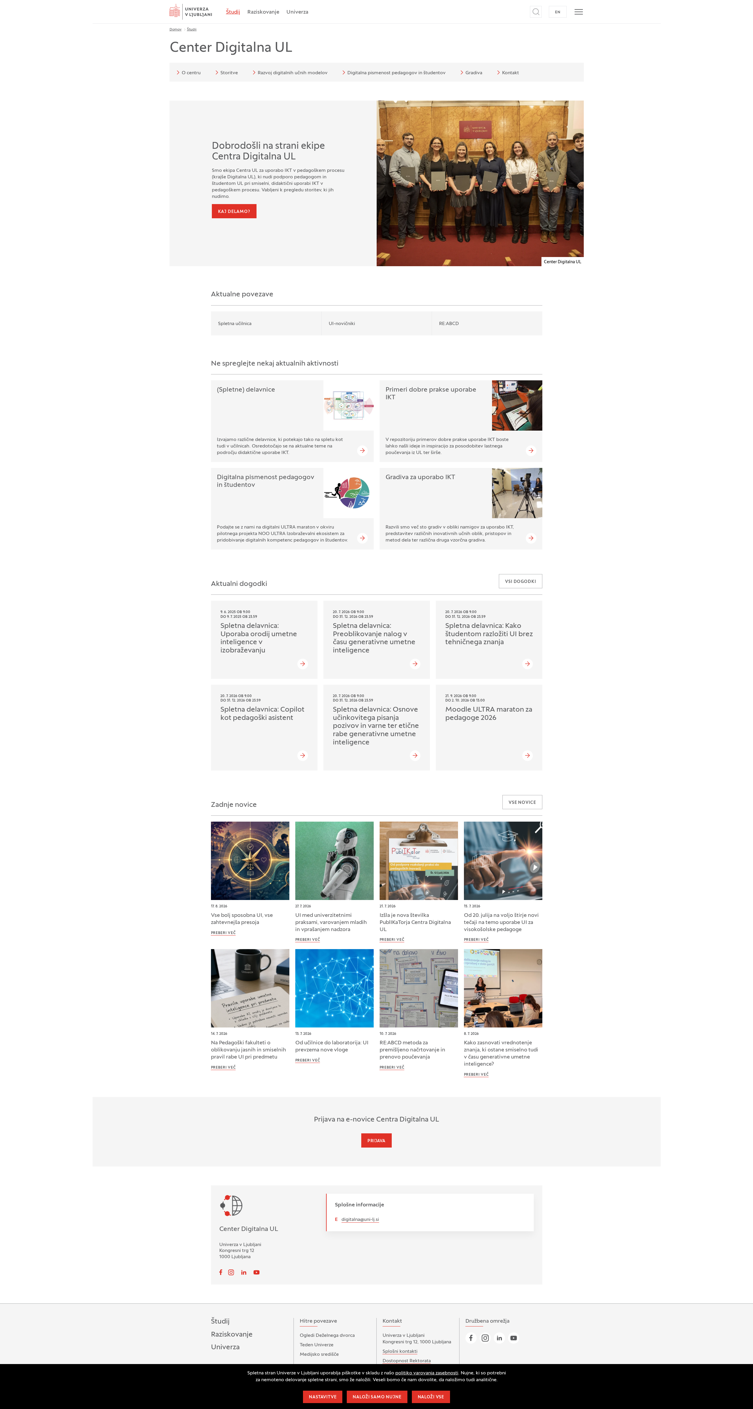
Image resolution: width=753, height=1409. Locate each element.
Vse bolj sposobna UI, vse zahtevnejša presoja (242, 919)
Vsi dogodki (520, 582)
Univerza (297, 12)
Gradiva (473, 73)
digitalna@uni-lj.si (360, 1219)
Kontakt (510, 73)
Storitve (229, 73)
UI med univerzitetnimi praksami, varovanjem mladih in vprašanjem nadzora (331, 922)
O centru (191, 73)
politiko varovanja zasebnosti (426, 1373)
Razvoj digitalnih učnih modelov (293, 73)
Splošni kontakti (400, 1351)
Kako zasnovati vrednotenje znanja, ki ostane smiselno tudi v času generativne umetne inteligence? (501, 1053)
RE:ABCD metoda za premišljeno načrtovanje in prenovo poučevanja (412, 1050)
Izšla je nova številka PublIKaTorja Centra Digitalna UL (415, 922)
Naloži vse (431, 1397)
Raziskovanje (263, 12)
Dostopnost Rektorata (407, 1361)
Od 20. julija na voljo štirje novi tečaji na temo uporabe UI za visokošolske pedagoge (501, 922)
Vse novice (522, 803)
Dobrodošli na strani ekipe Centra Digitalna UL (268, 151)
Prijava (376, 1141)
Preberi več (223, 933)
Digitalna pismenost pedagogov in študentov (396, 73)
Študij (233, 12)
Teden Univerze (316, 1345)
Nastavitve (322, 1397)
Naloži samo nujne (377, 1397)
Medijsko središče (319, 1354)
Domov (176, 29)
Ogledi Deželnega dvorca (327, 1335)
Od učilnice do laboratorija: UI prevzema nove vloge (331, 1046)
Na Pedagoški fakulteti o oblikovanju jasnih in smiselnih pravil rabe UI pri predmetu (248, 1050)
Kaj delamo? (234, 212)
